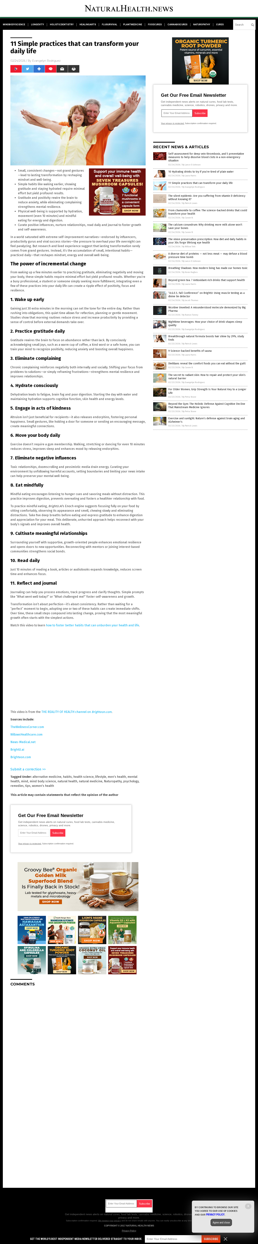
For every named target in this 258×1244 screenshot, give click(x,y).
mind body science (43, 781)
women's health (43, 786)
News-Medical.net (23, 742)
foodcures (155, 24)
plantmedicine (132, 24)
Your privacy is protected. (30, 843)
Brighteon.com (20, 757)
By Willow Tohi (188, 246)
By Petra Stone (189, 397)
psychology (131, 781)
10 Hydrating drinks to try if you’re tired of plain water (201, 171)
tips (27, 786)
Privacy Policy (129, 1230)
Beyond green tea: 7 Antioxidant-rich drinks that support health (206, 280)
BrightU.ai (17, 749)
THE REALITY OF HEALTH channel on (76, 712)
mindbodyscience (14, 24)
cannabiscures (177, 24)
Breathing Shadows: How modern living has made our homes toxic (208, 268)
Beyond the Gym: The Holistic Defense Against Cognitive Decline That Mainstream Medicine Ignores (206, 405)
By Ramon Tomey (190, 315)
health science (83, 777)
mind (24, 781)
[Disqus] (78, 1036)
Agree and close (221, 1222)
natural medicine (90, 781)
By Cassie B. (187, 218)
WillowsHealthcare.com (26, 734)
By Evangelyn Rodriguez (193, 187)
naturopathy (201, 24)
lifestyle (100, 777)
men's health (117, 777)
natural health (67, 781)
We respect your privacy (109, 1220)
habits (67, 777)
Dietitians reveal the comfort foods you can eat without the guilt (207, 363)
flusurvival (109, 24)
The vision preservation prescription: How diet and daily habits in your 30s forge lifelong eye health (207, 241)
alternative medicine (46, 777)
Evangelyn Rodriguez (46, 60)
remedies (17, 786)
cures (220, 24)
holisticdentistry (62, 24)
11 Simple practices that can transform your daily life (200, 183)
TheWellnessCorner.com (27, 727)
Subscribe (211, 1239)
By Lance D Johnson (191, 165)
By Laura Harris (189, 175)
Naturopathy (113, 781)
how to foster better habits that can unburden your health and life (92, 625)
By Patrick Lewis (189, 203)
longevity (37, 24)
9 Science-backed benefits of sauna (190, 350)
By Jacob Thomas (190, 300)
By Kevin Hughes (190, 272)
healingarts (88, 24)
